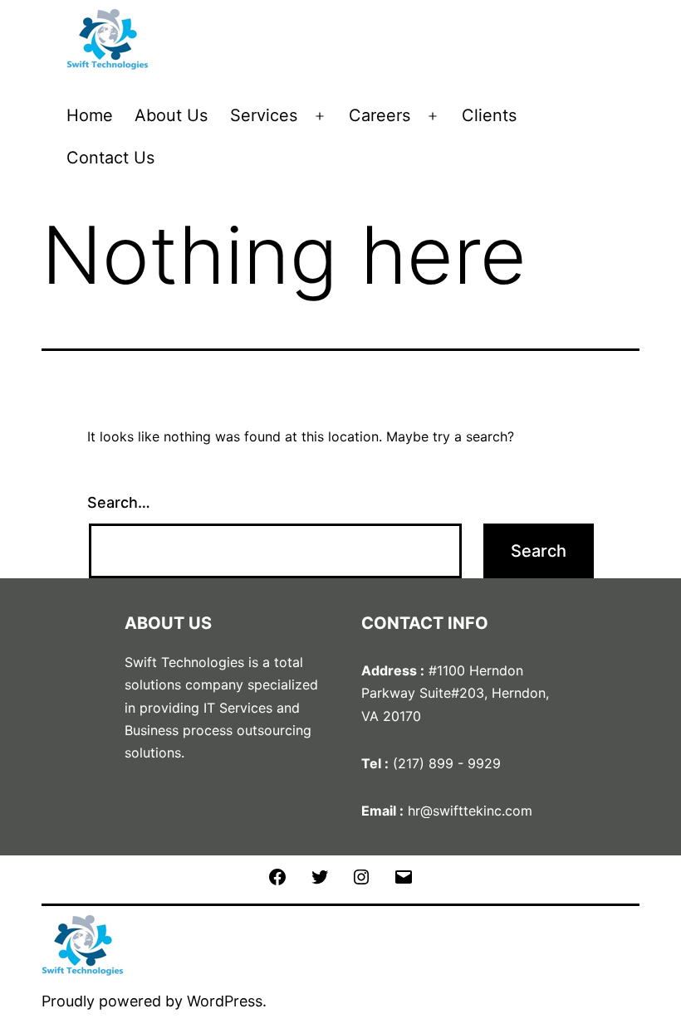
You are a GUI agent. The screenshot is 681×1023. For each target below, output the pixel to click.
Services (263, 115)
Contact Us (110, 158)
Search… (118, 502)
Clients (489, 115)
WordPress (224, 1001)
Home (89, 115)
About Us (171, 115)
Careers (379, 115)
